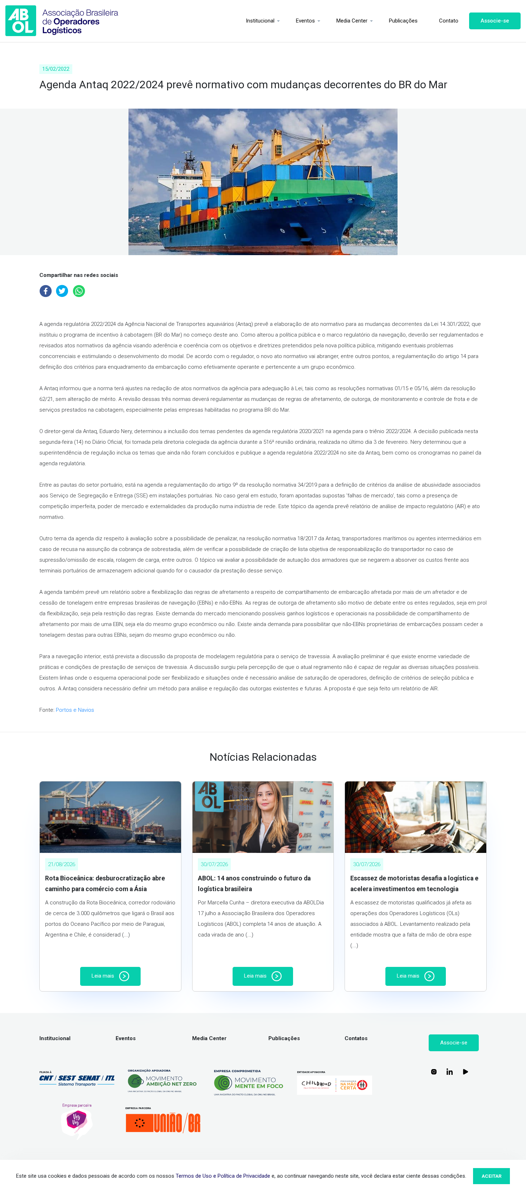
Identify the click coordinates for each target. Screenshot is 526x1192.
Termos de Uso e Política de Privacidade (223, 1176)
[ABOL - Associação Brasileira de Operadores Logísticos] (62, 21)
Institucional (260, 21)
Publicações (403, 21)
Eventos (305, 21)
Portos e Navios (75, 710)
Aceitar (492, 1176)
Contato (448, 21)
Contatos (356, 1038)
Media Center (351, 21)
